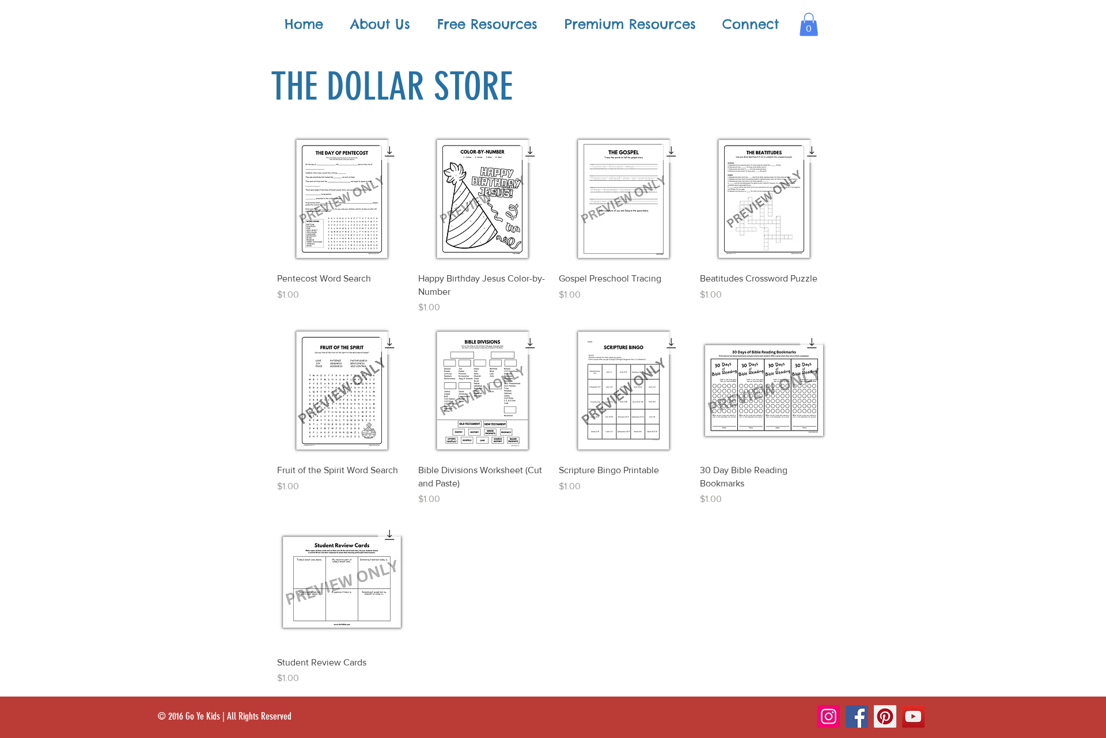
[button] (809, 24)
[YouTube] (913, 716)
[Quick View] (342, 199)
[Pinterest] (885, 716)
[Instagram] (828, 716)
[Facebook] (857, 716)
